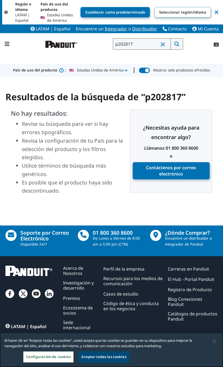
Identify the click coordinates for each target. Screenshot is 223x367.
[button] (164, 44)
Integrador (116, 29)
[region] (111, 350)
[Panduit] (61, 43)
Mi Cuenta (208, 29)
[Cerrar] (214, 341)
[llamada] (83, 235)
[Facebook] (9, 298)
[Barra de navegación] (7, 44)
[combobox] (142, 44)
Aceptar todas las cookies (103, 356)
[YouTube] (36, 298)
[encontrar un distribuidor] (155, 235)
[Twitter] (23, 298)
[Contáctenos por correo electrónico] (11, 235)
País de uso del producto (39, 70)
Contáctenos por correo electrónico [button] (171, 171)
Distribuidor (144, 29)
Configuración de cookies (48, 356)
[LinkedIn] (49, 298)
